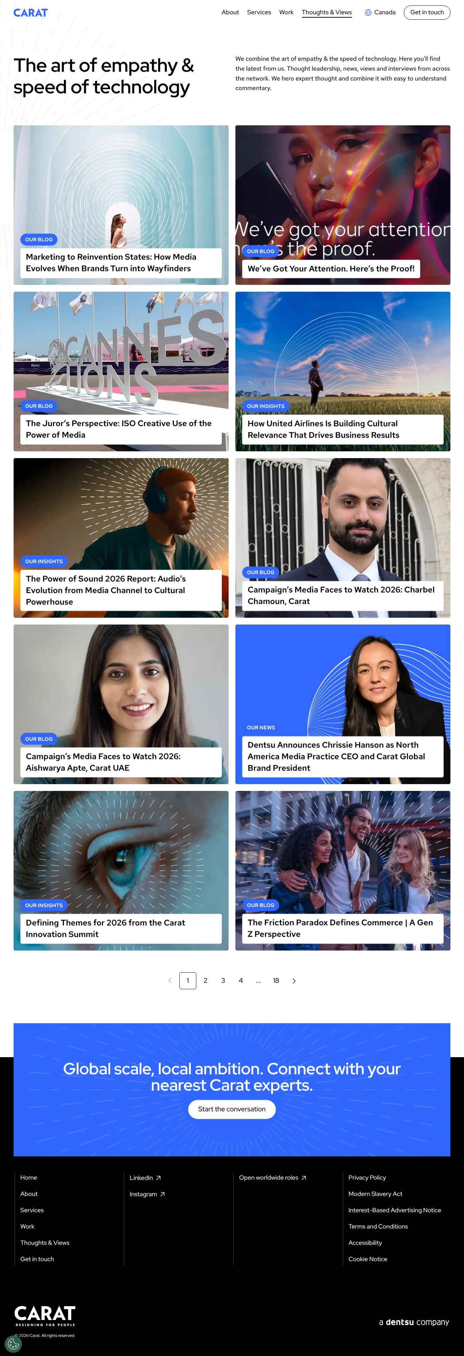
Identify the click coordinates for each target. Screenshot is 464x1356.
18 (276, 980)
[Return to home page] (31, 12)
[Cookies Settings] (13, 1344)
